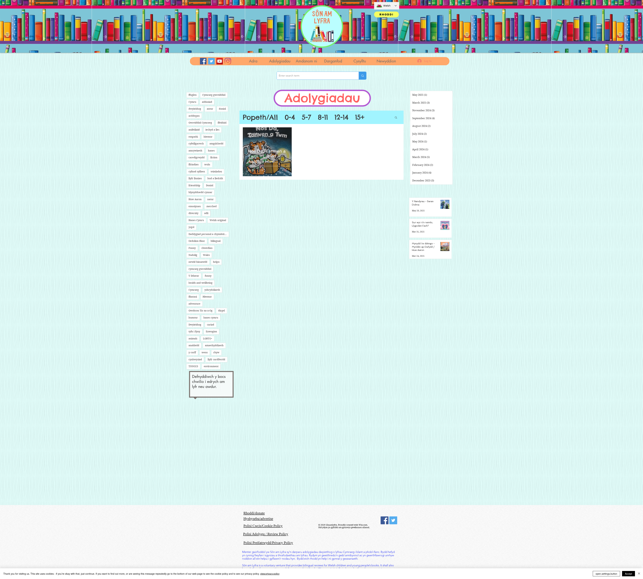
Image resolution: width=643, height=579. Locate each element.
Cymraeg (194, 289)
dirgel (221, 310)
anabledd (194, 345)
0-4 (290, 117)
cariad (210, 324)
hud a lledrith (215, 178)
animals (193, 338)
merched (211, 206)
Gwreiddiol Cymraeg (200, 122)
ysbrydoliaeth (212, 289)
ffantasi (193, 296)
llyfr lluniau (195, 178)
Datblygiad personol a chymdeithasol (209, 234)
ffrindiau (194, 164)
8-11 (323, 117)
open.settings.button (606, 573)
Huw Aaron (195, 199)
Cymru (192, 101)
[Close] (639, 573)
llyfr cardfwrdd (216, 359)
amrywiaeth (195, 150)
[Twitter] (211, 61)
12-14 (341, 117)
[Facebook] (203, 61)
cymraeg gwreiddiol (200, 268)
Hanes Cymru (196, 220)
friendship (194, 185)
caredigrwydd (197, 157)
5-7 (306, 117)
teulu (207, 164)
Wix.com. (363, 525)
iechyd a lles (212, 129)
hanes (211, 150)
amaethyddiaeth (214, 345)
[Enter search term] (362, 75)
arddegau (194, 115)
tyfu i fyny (194, 331)
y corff (192, 352)
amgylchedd (216, 143)
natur (210, 199)
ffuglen (193, 94)
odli (206, 213)
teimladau (216, 171)
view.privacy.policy (269, 573)
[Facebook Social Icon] (384, 520)
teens (205, 352)
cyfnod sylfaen (197, 171)
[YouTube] (219, 61)
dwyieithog (195, 108)
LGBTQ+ (207, 338)
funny (208, 275)
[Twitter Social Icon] (393, 520)
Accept (628, 573)
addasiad (207, 101)
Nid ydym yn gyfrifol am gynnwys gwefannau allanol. (344, 527)
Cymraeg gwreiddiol (213, 94)
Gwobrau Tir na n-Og (200, 310)
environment (211, 366)
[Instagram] (228, 61)
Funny (192, 248)
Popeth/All (260, 117)
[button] (279, 61)
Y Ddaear (194, 275)
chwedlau (206, 248)
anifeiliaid (194, 129)
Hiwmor (207, 296)
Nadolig (193, 255)
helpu (216, 261)
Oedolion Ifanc (197, 240)
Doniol (209, 185)
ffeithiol (222, 122)
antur (210, 108)
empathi (193, 136)
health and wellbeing (200, 282)
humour (193, 317)
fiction (213, 157)
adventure (194, 303)
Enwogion (211, 331)
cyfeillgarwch (196, 143)
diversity (193, 213)
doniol (222, 108)
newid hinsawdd (198, 261)
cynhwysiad (195, 359)
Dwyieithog (195, 324)
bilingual (216, 240)
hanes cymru (210, 317)
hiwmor (208, 136)
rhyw (216, 352)
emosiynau (195, 206)
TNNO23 (193, 366)
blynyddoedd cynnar (200, 192)
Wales (206, 255)
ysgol (191, 227)
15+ (360, 117)
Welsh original (218, 220)
